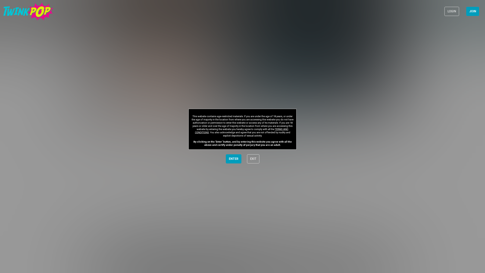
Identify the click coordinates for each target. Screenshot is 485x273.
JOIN (472, 11)
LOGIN (451, 11)
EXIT (253, 159)
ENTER (233, 159)
